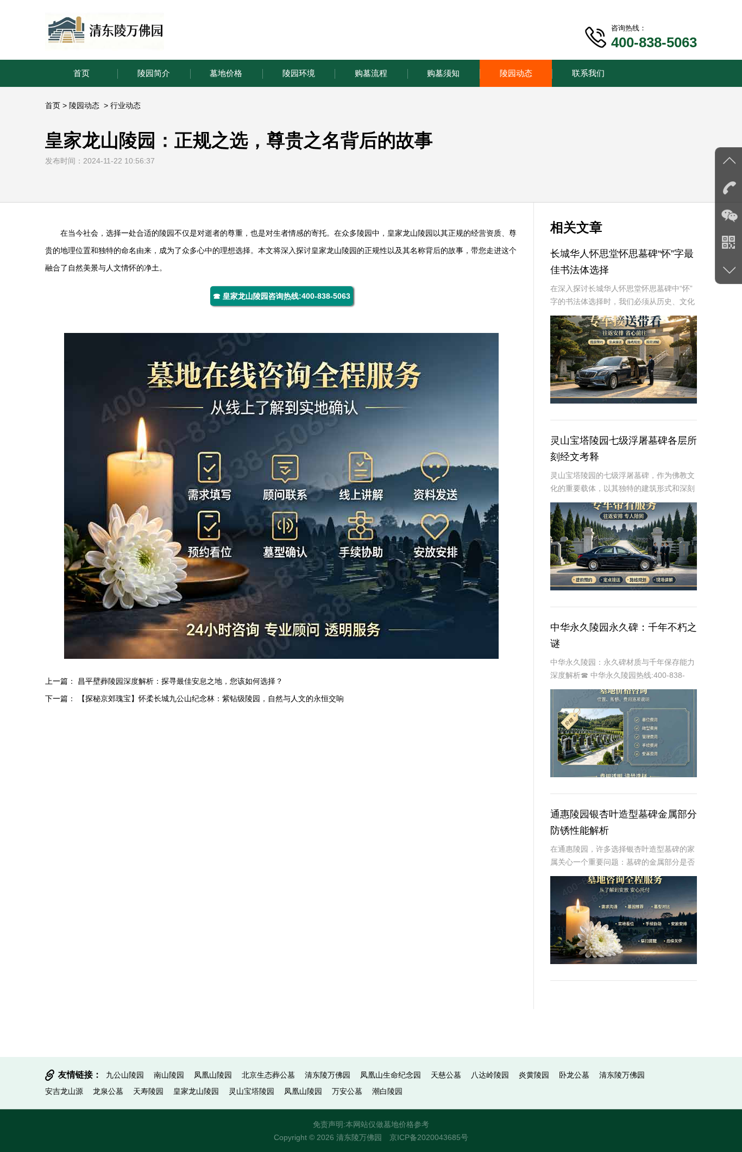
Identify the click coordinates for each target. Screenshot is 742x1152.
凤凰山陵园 (213, 1075)
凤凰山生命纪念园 (390, 1075)
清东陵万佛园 (327, 1075)
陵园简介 (153, 73)
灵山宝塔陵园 (251, 1091)
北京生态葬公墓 (268, 1075)
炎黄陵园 (534, 1075)
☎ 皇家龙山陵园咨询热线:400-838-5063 (281, 296)
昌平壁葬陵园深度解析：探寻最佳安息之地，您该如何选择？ (180, 681)
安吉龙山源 (64, 1091)
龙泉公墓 (108, 1091)
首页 (81, 73)
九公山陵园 (125, 1075)
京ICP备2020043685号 (428, 1137)
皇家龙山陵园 (410, 233)
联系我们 (588, 73)
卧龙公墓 (574, 1075)
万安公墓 (347, 1091)
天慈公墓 (446, 1075)
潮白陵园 (387, 1091)
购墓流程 (371, 73)
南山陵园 (169, 1075)
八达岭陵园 (490, 1075)
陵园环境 (298, 73)
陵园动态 (516, 73)
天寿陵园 (148, 1091)
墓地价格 (226, 73)
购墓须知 (443, 73)
